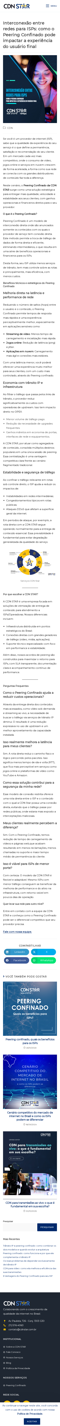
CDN (10, 128)
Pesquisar (8, 1221)
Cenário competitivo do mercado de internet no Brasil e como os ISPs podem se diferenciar (30, 1116)
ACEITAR (32, 1421)
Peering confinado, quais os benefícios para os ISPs (30, 1041)
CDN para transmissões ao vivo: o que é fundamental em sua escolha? (30, 1204)
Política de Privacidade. (30, 1413)
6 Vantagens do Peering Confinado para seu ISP (28, 1276)
